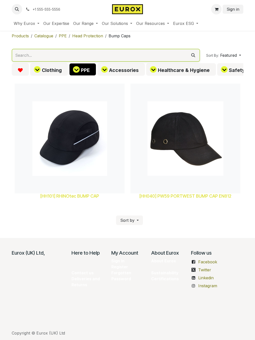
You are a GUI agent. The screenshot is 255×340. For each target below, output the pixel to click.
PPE (63, 35)
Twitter (204, 269)
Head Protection (87, 35)
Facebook (207, 261)
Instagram (207, 285)
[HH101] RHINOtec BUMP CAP (69, 196)
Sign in (233, 9)
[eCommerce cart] (216, 9)
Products (20, 35)
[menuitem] (26, 23)
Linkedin (206, 277)
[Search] (193, 55)
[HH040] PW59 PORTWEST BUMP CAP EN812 (185, 196)
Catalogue (43, 35)
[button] (17, 9)
